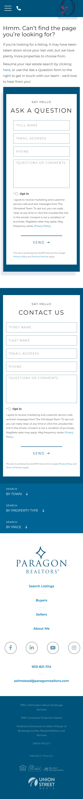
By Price (13, 527)
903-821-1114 (19, 8)
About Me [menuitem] (41, 629)
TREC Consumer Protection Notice (41, 717)
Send (39, 242)
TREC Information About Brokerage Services (41, 707)
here (6, 70)
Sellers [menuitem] (41, 615)
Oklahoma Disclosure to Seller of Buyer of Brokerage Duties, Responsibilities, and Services (41, 731)
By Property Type (22, 511)
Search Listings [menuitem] (41, 586)
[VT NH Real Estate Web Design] (41, 783)
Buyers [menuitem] (41, 600)
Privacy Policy (42, 226)
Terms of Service (40, 256)
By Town (14, 494)
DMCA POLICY (41, 743)
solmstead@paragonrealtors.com (41, 681)
